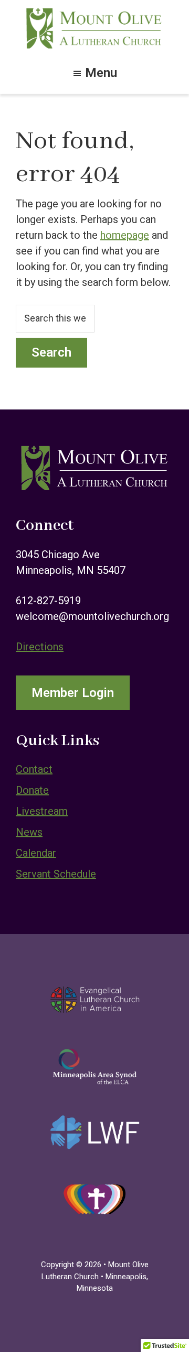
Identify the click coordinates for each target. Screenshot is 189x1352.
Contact (34, 769)
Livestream (42, 811)
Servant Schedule (56, 874)
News (29, 832)
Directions (40, 646)
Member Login (73, 692)
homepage (124, 235)
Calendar (36, 853)
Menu (101, 71)
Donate (32, 790)
